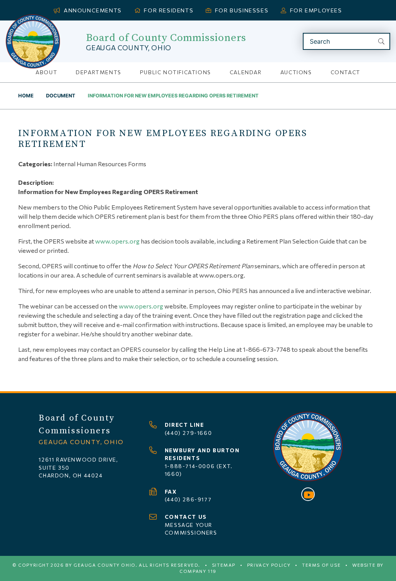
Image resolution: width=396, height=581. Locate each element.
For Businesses (241, 10)
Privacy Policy (268, 564)
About (46, 72)
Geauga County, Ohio (128, 47)
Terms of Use (321, 564)
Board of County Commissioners (166, 37)
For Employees (316, 10)
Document (60, 96)
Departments (98, 72)
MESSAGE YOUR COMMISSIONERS (191, 524)
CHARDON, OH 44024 (70, 475)
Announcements (93, 10)
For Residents (168, 10)
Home (26, 96)
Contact (345, 72)
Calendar (246, 72)
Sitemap (224, 564)
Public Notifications (175, 72)
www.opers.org (117, 241)
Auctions (296, 72)
